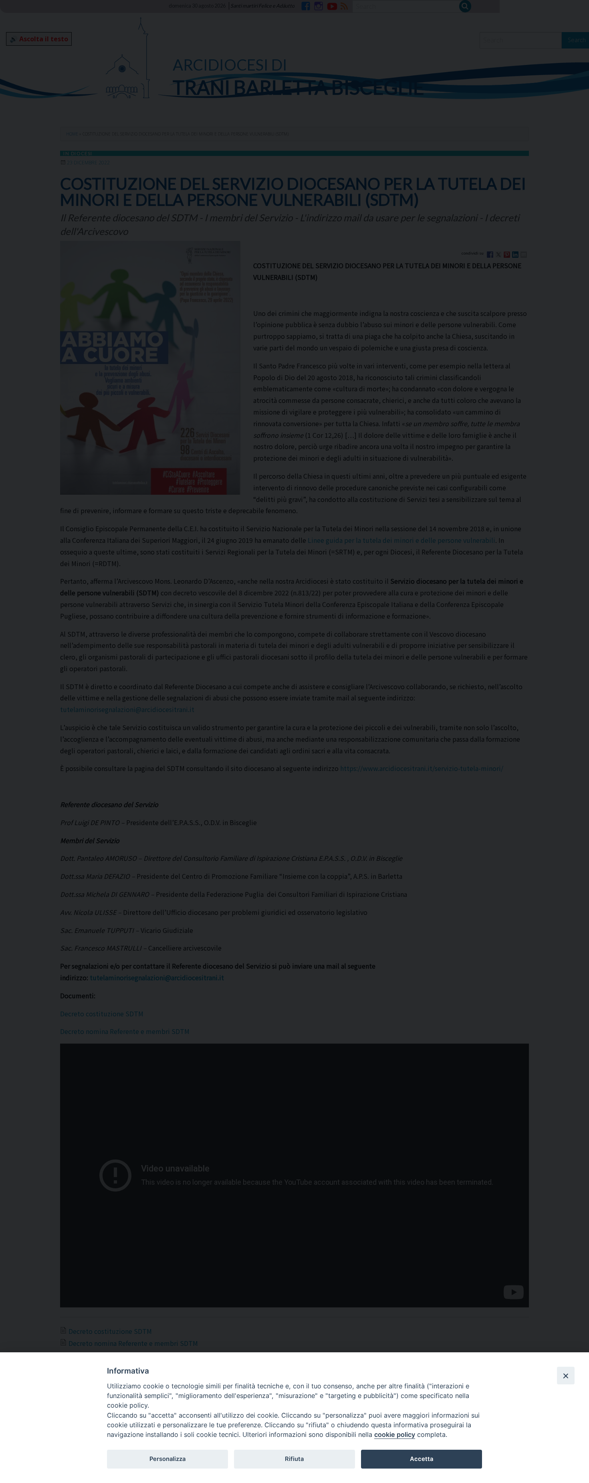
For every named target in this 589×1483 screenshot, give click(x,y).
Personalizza (167, 1459)
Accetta (421, 1459)
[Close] (566, 1375)
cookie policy (394, 1434)
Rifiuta (294, 1459)
